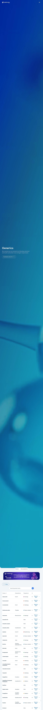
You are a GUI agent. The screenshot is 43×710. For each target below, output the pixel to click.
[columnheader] (9, 593)
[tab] (17, 569)
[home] (6, 2)
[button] (39, 2)
